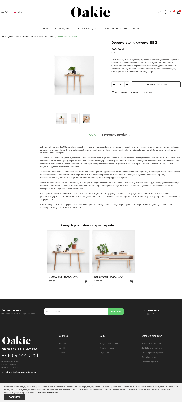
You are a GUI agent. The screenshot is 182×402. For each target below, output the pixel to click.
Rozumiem (14, 397)
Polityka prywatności (109, 343)
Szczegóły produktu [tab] (116, 134)
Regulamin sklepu (108, 348)
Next (104, 76)
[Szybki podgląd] (68, 252)
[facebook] (142, 314)
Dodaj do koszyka (156, 84)
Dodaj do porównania (142, 92)
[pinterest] (154, 314)
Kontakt (61, 348)
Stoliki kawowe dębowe (151, 348)
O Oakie (61, 353)
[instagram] (148, 314)
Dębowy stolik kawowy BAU (108, 277)
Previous (45, 76)
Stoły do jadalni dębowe (152, 353)
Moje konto (104, 353)
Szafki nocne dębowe (151, 343)
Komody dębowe (149, 357)
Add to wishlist (120, 92)
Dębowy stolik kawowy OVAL (63, 277)
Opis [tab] (92, 134)
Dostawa (62, 343)
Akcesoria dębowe (149, 362)
